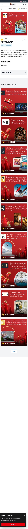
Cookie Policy (13, 520)
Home (4, 9)
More (14, 351)
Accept (13, 524)
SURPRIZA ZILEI (12, 9)
